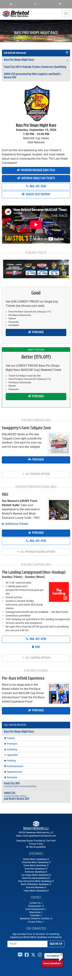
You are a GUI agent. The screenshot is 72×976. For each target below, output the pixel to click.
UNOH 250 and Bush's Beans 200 (32, 76)
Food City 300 (35, 67)
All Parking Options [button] (37, 474)
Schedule (12, 777)
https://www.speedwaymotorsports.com (36, 835)
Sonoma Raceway (35, 887)
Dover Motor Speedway (34, 865)
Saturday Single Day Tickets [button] (38, 178)
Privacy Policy (36, 843)
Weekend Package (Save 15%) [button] (37, 170)
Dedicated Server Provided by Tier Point (36, 840)
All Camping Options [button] (37, 658)
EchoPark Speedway (35, 868)
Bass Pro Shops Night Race (19, 60)
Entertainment (15, 766)
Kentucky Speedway (35, 871)
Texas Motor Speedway (35, 890)
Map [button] (37, 647)
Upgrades (12, 755)
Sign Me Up (56, 944)
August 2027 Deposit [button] (37, 194)
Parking (11, 760)
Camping (12, 749)
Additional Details (16, 524)
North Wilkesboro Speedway (35, 884)
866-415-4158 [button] (37, 186)
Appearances (14, 771)
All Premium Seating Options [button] (37, 552)
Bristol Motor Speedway (35, 859)
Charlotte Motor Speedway (35, 862)
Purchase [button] (38, 332)
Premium (12, 743)
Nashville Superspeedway (35, 877)
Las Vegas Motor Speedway (35, 874)
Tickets (11, 738)
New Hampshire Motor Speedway (35, 881)
